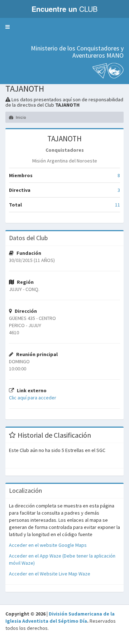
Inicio (20, 117)
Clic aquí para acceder (32, 397)
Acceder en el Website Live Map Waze (49, 573)
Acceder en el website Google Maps (48, 545)
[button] (7, 27)
